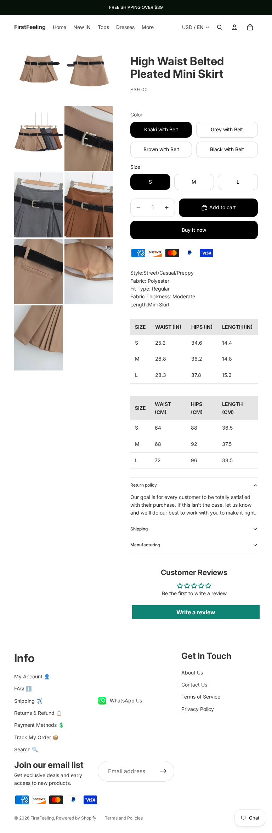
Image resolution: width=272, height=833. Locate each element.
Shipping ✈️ (28, 701)
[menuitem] (147, 27)
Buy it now (194, 230)
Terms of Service (200, 697)
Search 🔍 (26, 749)
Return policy (143, 485)
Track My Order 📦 (36, 737)
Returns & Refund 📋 (38, 713)
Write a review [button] (195, 612)
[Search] (219, 27)
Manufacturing (145, 544)
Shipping (139, 529)
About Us (192, 673)
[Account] (234, 27)
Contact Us (194, 685)
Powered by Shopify (76, 818)
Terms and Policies (124, 818)
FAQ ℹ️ (23, 688)
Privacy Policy (197, 709)
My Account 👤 (32, 676)
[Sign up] (163, 771)
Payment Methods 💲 (39, 725)
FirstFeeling (42, 818)
